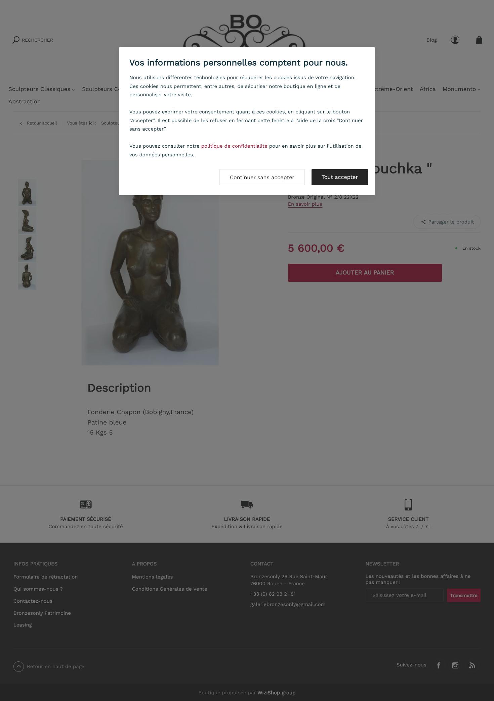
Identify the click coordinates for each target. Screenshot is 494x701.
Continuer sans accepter (262, 177)
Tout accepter (340, 177)
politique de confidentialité (234, 146)
